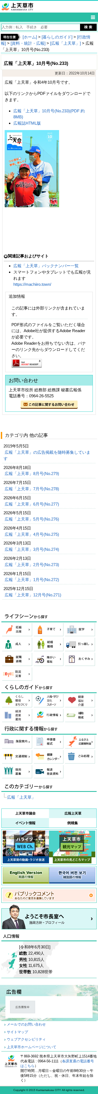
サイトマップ (17, 1032)
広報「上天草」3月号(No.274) (32, 549)
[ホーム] (30, 37)
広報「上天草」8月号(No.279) (32, 473)
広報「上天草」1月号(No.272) (32, 579)
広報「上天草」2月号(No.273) (32, 564)
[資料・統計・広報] (28, 43)
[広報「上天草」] (65, 43)
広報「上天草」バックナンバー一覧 (46, 265)
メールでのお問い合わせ (26, 1024)
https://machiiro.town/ (32, 284)
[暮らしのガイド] (57, 37)
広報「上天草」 (21, 797)
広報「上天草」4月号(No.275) (32, 534)
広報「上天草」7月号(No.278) (32, 488)
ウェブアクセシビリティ (26, 1039)
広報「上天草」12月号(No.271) (33, 595)
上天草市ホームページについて (31, 1047)
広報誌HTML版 (27, 123)
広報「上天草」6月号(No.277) (32, 504)
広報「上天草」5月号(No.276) (32, 519)
